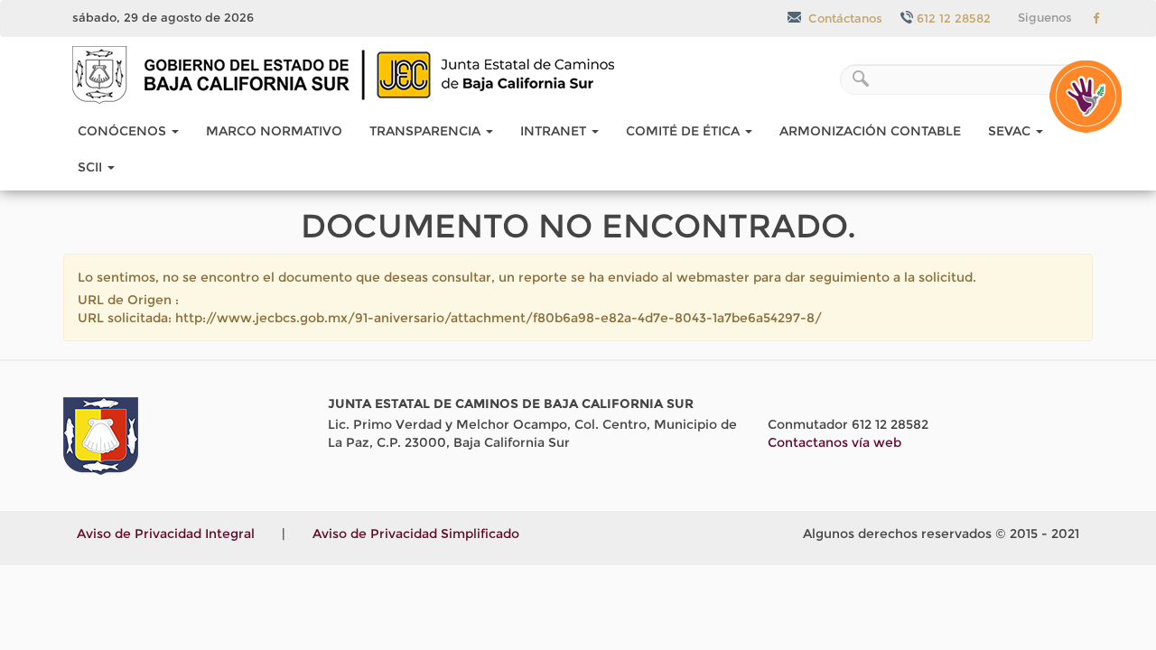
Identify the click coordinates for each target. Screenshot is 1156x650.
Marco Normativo (274, 131)
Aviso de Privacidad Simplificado (415, 533)
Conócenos (124, 131)
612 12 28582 (954, 18)
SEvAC (1011, 131)
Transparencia (426, 131)
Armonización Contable (870, 131)
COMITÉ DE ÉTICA (684, 131)
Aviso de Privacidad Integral (166, 533)
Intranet (555, 131)
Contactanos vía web (834, 442)
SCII (92, 167)
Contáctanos (843, 18)
